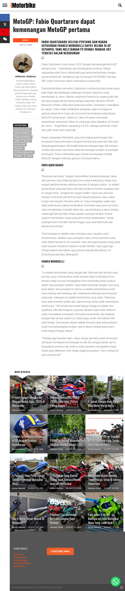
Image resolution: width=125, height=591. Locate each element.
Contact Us (19, 566)
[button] (115, 581)
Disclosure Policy (22, 563)
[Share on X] (5, 24)
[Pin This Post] (5, 32)
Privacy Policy (20, 560)
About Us (18, 554)
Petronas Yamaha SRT (24, 152)
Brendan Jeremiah (25, 76)
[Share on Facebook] (5, 17)
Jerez (17, 141)
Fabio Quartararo (22, 133)
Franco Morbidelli (23, 137)
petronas (19, 148)
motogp (26, 141)
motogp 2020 (20, 144)
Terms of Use (20, 557)
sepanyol (19, 156)
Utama (29, 156)
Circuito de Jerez (22, 129)
